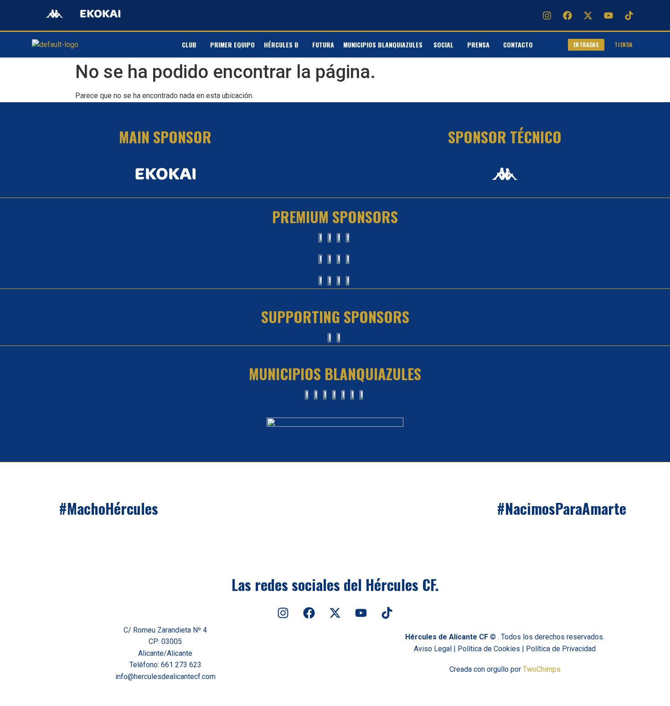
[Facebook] (567, 15)
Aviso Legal (433, 648)
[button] (191, 45)
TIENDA (623, 44)
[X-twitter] (588, 15)
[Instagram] (547, 15)
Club (189, 44)
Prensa (478, 44)
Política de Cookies (489, 648)
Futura (323, 44)
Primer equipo (232, 44)
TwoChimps (542, 669)
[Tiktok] (629, 15)
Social (443, 44)
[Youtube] (608, 15)
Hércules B (281, 44)
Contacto (518, 44)
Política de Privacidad (561, 648)
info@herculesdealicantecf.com (165, 676)
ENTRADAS (586, 44)
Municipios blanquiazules (383, 44)
